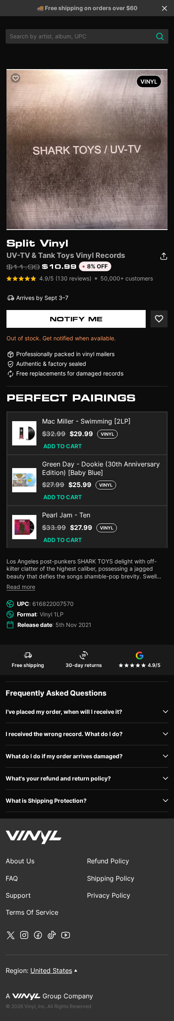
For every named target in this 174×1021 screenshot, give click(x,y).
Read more (20, 586)
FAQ (12, 878)
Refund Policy (108, 861)
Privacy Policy (108, 895)
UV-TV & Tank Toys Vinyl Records (65, 255)
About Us (20, 861)
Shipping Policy (110, 878)
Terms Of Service (32, 912)
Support (18, 895)
